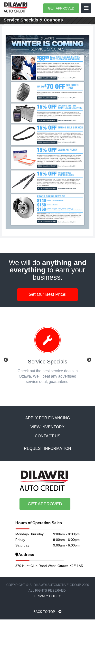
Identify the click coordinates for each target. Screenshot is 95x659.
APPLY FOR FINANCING (47, 418)
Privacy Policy (47, 596)
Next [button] (89, 360)
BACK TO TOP (44, 612)
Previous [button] (5, 360)
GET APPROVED (61, 8)
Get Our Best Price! (47, 294)
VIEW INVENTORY (47, 427)
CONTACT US (47, 436)
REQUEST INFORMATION (47, 448)
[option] (47, 357)
